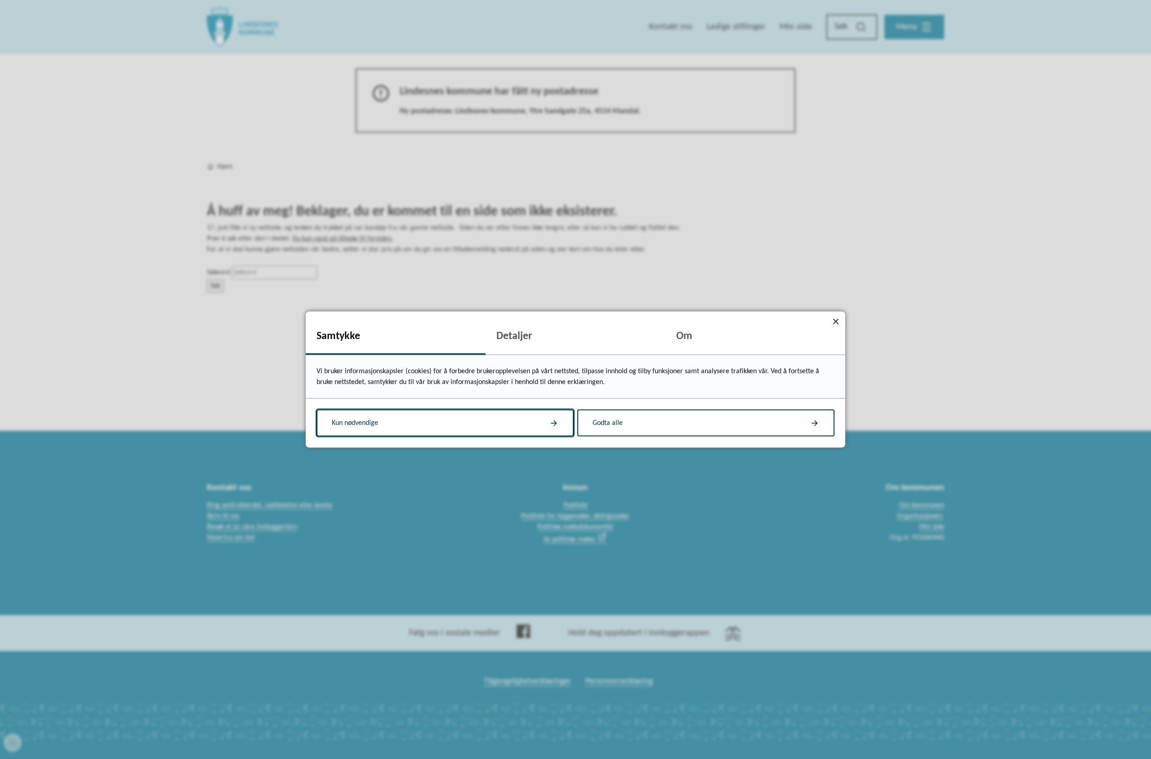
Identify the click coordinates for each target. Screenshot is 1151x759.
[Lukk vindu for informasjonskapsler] (836, 321)
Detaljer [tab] (514, 336)
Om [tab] (684, 336)
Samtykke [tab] (338, 336)
